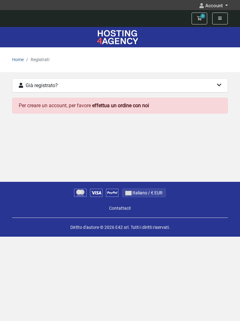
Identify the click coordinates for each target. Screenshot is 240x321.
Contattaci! (120, 208)
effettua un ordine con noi (120, 105)
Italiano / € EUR (147, 192)
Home (18, 59)
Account (214, 5)
